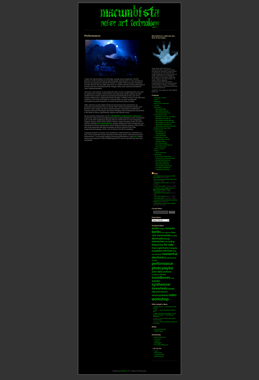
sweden (156, 281)
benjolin (170, 228)
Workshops (157, 154)
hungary (173, 248)
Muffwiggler (157, 343)
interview (168, 250)
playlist (167, 268)
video (172, 295)
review (163, 274)
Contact (156, 105)
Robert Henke (158, 306)
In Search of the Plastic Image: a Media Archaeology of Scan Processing (164, 189)
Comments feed (159, 354)
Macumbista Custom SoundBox (165, 122)
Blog (156, 174)
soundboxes (161, 277)
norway (154, 260)
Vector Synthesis (161, 135)
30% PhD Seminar (160, 196)
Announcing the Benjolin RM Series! (165, 179)
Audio (156, 99)
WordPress (123, 371)
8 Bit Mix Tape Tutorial (162, 139)
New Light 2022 (159, 198)
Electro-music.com (160, 337)
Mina (155, 310)
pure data (157, 271)
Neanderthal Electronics (163, 160)
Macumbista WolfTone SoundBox (166, 126)
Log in (156, 351)
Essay (166, 238)
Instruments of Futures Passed (165, 158)
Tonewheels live (161, 133)
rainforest (166, 272)
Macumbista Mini (161, 109)
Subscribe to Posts (160, 97)
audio (155, 228)
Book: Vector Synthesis (161, 103)
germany (164, 247)
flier (162, 245)
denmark (157, 238)
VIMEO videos (158, 331)
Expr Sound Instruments (163, 156)
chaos (173, 232)
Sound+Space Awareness (164, 165)
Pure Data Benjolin (161, 143)
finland (155, 244)
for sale (169, 244)
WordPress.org (158, 356)
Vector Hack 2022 (159, 186)
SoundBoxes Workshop (163, 167)
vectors (164, 291)
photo (156, 268)
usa (158, 291)
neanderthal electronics (164, 255)
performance (162, 263)
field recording (167, 241)
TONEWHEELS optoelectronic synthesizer (125, 116)
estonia (156, 241)
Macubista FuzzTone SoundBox (165, 116)
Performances (158, 130)
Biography (157, 101)
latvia (153, 254)
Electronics (157, 107)
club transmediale (161, 235)
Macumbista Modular (104, 124)
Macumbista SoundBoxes (164, 124)
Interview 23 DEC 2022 (161, 182)
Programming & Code (161, 137)
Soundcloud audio (160, 329)
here (135, 136)
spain (172, 278)
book (162, 232)
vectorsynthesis (160, 295)
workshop (160, 299)
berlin (156, 232)
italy (174, 251)
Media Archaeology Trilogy (162, 128)
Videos (156, 150)
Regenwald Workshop (162, 164)
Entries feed (158, 352)
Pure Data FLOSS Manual (164, 145)
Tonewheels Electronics (163, 113)
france (155, 248)
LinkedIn (157, 341)
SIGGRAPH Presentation (162, 193)
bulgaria (167, 232)
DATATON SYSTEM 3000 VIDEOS (165, 203)
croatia (174, 235)
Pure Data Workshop (162, 162)
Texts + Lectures (159, 148)
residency (155, 275)
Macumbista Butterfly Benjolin (165, 120)
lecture (158, 254)
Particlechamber (161, 141)
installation (157, 251)
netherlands (171, 258)
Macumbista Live (161, 131)
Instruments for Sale (160, 114)
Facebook (157, 339)
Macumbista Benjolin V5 (163, 118)
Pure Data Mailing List (161, 344)
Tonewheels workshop (162, 169)
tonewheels (160, 288)
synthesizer (161, 284)
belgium (162, 229)
